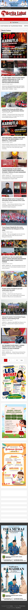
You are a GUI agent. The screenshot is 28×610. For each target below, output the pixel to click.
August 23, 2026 (5, 84)
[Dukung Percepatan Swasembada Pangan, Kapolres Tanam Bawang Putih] (14, 307)
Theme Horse (22, 606)
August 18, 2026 (5, 350)
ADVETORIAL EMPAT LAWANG (8, 46)
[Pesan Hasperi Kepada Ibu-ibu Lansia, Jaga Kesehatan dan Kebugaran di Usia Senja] (14, 217)
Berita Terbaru (6, 30)
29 (17, 360)
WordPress (18, 607)
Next (22, 360)
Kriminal (12, 165)
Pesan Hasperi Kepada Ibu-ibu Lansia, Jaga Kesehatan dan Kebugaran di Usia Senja (13, 228)
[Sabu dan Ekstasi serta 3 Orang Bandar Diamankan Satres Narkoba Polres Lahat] (14, 189)
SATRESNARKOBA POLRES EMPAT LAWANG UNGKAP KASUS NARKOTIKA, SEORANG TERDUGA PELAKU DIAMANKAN (14, 170)
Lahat (3, 195)
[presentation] (24, 30)
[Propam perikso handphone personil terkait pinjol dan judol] (14, 279)
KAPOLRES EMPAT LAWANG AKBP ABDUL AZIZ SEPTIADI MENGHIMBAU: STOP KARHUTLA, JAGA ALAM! (13, 52)
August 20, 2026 (5, 263)
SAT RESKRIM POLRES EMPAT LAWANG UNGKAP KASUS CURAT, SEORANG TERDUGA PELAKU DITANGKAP (13, 347)
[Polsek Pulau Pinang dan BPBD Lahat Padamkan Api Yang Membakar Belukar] (14, 99)
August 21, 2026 (5, 202)
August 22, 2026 (5, 56)
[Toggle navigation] (3, 19)
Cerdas (11, 606)
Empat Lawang (5, 165)
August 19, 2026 (5, 320)
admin (11, 56)
